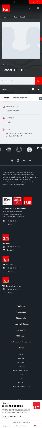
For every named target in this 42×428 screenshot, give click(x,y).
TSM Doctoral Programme (21, 342)
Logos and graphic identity (21, 370)
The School (13, 17)
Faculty (22, 17)
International (21, 330)
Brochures (21, 366)
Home (4, 17)
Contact (21, 382)
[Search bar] (30, 8)
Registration (35, 2)
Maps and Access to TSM (21, 386)
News (21, 354)
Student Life (21, 318)
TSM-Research (21, 336)
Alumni (21, 348)
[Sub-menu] (38, 8)
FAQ (21, 378)
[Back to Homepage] (6, 8)
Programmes (21, 312)
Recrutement (21, 362)
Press (21, 374)
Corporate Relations (21, 324)
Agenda (21, 358)
